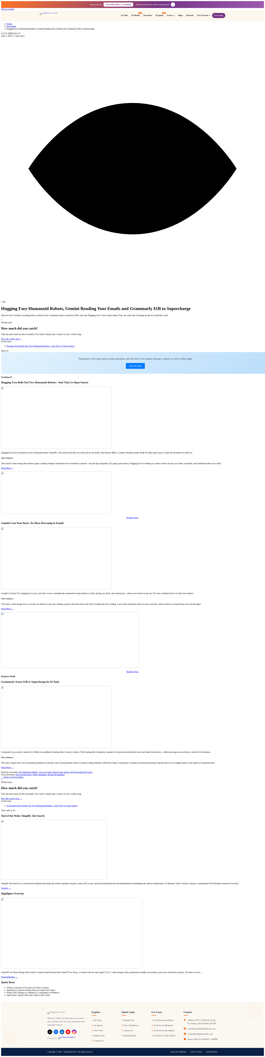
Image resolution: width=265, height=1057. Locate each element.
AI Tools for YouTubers (164, 1020)
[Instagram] (74, 1032)
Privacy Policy (196, 1052)
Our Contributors (131, 1025)
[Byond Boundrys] (66, 1038)
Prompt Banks (130, 1036)
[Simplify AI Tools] (58, 15)
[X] (49, 1032)
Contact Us (99, 1041)
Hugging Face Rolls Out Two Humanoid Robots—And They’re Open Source (41, 346)
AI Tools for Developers (164, 1030)
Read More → (7, 468)
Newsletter (11, 26)
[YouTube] (68, 1032)
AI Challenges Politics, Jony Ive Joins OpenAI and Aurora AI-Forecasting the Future (55, 772)
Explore (6, 888)
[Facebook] (56, 1032)
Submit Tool (99, 1036)
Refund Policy (212, 1052)
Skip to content (7, 9)
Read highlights (9, 977)
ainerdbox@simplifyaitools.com (201, 1029)
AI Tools (97, 1020)
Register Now (132, 517)
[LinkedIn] (62, 1032)
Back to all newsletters (12, 777)
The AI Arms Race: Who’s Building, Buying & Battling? (40, 774)
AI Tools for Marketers (163, 1025)
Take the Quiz (135, 366)
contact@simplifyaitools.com (200, 1034)
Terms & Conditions (178, 1052)
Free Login (218, 15)
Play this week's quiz (11, 339)
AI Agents (98, 1025)
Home (9, 24)
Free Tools (98, 1030)
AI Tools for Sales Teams (164, 1036)
